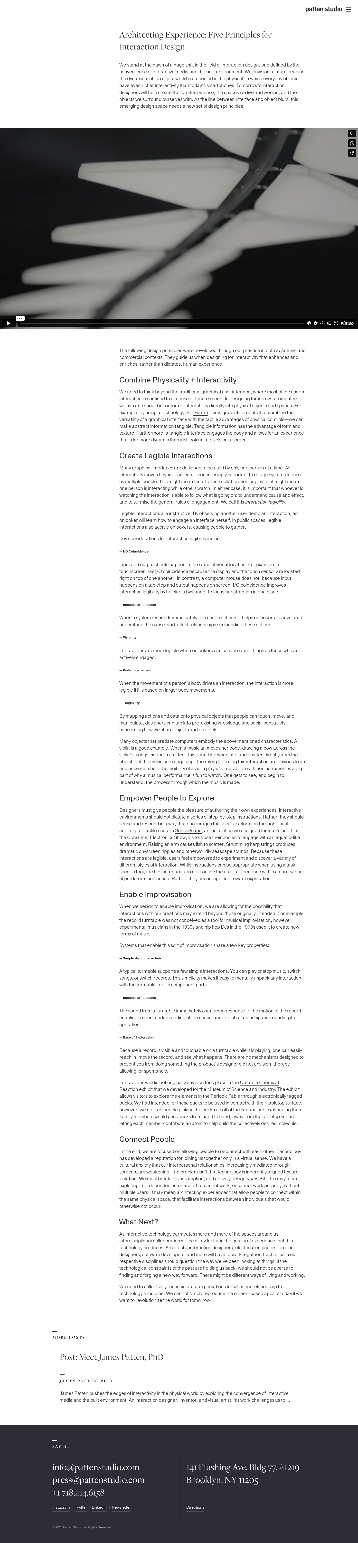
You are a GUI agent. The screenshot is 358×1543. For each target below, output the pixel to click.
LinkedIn (99, 1507)
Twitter (81, 1507)
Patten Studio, (73, 1527)
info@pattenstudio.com (95, 1467)
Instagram (61, 1507)
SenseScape (188, 831)
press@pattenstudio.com (98, 1479)
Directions (195, 1507)
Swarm (200, 413)
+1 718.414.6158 (78, 1492)
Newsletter (121, 1507)
